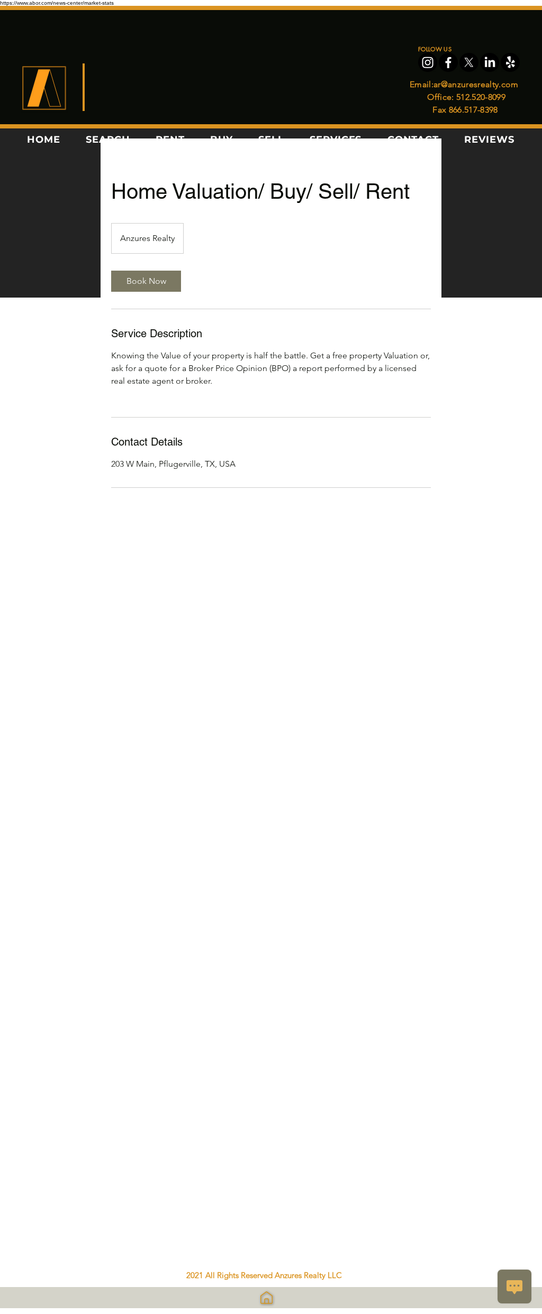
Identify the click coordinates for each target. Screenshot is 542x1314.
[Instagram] (427, 62)
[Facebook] (448, 62)
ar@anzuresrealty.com (475, 84)
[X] (468, 62)
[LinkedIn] (489, 62)
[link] (146, 281)
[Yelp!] (510, 62)
